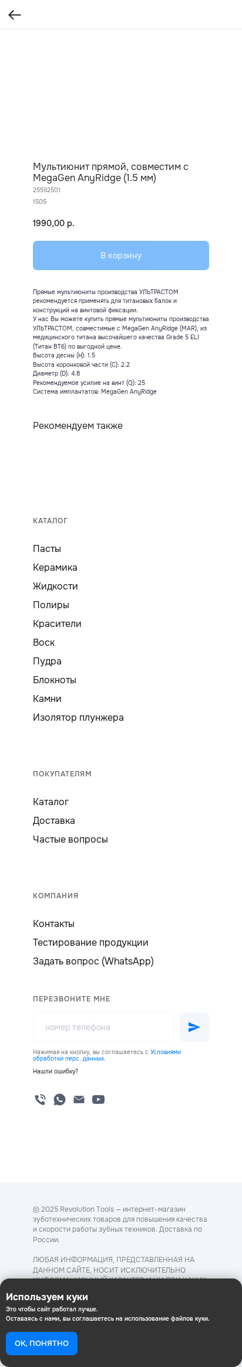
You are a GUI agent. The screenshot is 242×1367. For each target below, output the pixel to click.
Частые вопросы (70, 839)
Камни (47, 699)
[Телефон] (40, 1099)
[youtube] (98, 1099)
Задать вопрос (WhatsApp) (93, 961)
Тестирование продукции (91, 942)
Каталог (51, 802)
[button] (55, 1071)
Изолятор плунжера (78, 717)
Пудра (47, 661)
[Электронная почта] (79, 1099)
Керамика (55, 567)
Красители (57, 624)
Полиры (51, 605)
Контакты (54, 924)
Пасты (47, 549)
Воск (44, 642)
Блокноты (54, 680)
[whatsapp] (59, 1099)
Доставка (54, 820)
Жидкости (55, 586)
